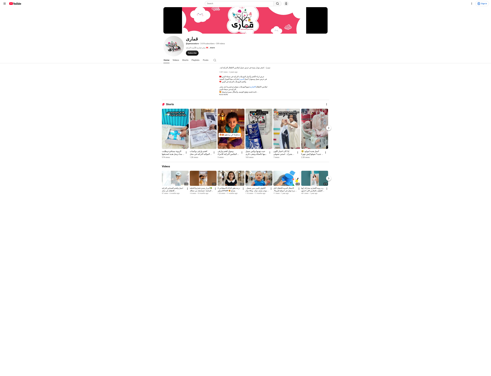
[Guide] (4, 3)
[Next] (328, 127)
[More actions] (326, 104)
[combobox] (240, 3)
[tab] (166, 60)
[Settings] (471, 3)
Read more (223, 94)
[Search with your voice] (286, 3)
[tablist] (245, 60)
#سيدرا (241, 79)
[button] (223, 94)
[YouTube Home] (15, 3)
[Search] (277, 3)
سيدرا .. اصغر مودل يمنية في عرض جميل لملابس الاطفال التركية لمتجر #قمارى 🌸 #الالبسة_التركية (244, 68)
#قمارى (253, 87)
